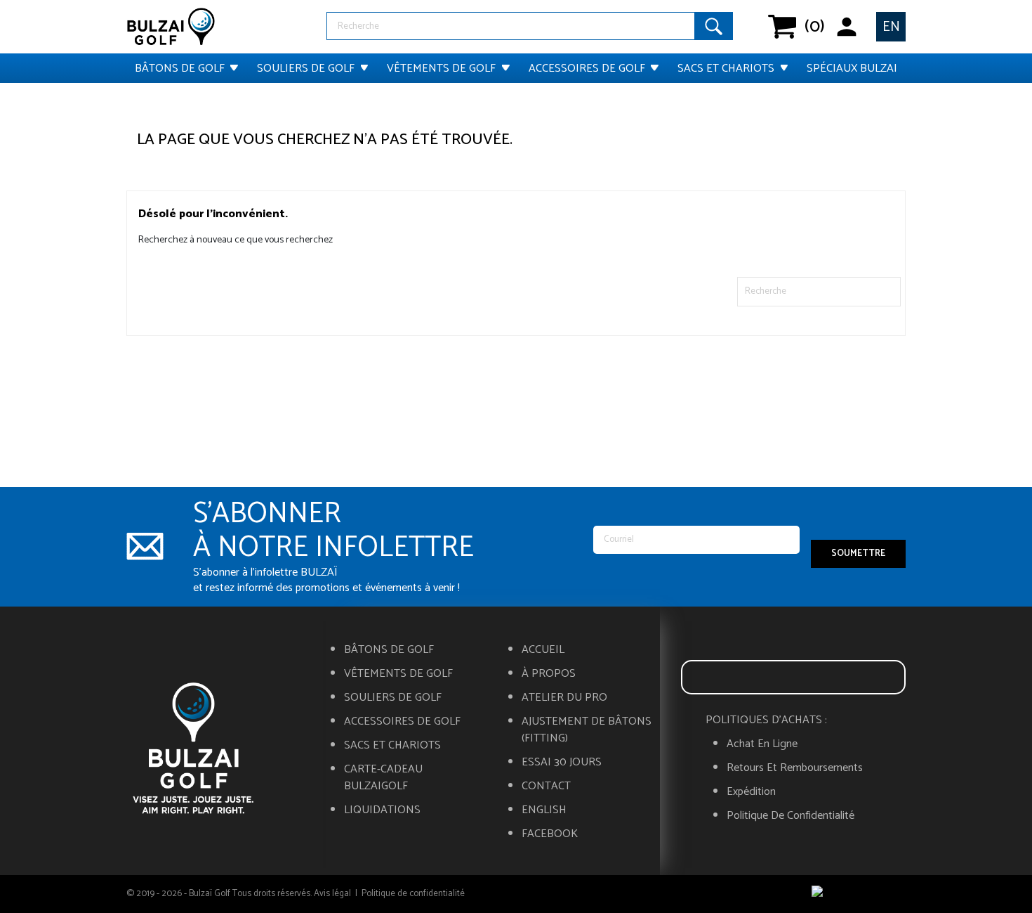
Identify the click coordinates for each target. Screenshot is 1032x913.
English (544, 810)
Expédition (751, 792)
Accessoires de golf (587, 68)
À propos (549, 674)
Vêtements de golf (441, 68)
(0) (783, 26)
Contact (546, 786)
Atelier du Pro (564, 697)
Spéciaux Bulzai (852, 68)
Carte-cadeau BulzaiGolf (383, 778)
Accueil (543, 650)
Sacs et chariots (725, 68)
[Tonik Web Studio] (859, 894)
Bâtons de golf (180, 68)
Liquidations (382, 810)
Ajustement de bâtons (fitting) (586, 730)
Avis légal (332, 893)
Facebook (550, 834)
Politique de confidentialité (790, 816)
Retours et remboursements (795, 768)
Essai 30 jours (562, 762)
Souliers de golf (306, 68)
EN (891, 27)
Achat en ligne (762, 744)
